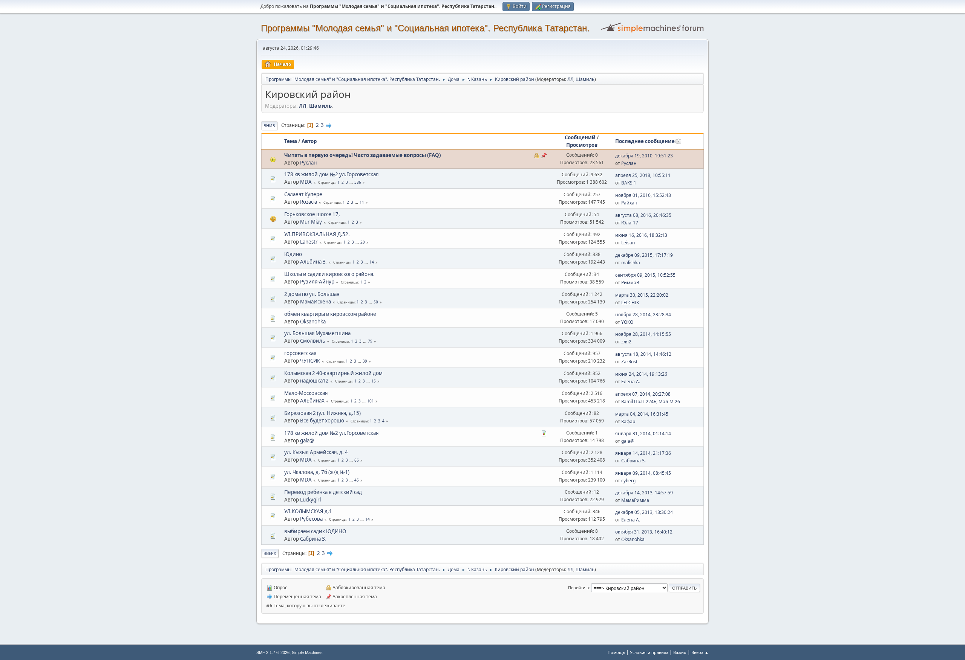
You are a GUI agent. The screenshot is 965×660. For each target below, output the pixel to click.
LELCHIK (630, 302)
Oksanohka (313, 321)
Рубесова (311, 518)
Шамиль (585, 79)
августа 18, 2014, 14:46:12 (643, 354)
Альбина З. (313, 261)
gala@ (307, 440)
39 (365, 361)
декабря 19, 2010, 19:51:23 (644, 155)
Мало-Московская (306, 393)
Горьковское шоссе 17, (312, 214)
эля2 (626, 341)
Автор (309, 141)
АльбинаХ (312, 400)
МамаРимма (635, 500)
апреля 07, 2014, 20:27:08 (643, 394)
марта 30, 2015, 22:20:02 (641, 295)
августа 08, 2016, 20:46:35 (643, 215)
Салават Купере (303, 194)
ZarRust (629, 361)
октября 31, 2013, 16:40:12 (643, 532)
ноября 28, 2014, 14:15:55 (643, 334)
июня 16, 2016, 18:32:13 (641, 235)
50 (376, 302)
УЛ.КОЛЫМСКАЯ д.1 (308, 511)
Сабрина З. (633, 460)
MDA (306, 181)
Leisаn (628, 242)
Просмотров (581, 145)
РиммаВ (630, 282)
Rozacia (308, 201)
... (351, 182)
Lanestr (309, 241)
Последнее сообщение (645, 141)
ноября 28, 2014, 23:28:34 (643, 314)
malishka (630, 262)
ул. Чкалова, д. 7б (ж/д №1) (316, 472)
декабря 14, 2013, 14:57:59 (644, 492)
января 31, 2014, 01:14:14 (643, 433)
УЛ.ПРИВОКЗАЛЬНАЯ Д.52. (317, 234)
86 (356, 460)
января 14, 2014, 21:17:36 (643, 453)
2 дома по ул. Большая (311, 294)
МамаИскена (315, 301)
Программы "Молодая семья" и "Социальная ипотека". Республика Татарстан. (425, 28)
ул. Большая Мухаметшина (317, 333)
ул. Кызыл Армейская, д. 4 (316, 452)
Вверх (269, 553)
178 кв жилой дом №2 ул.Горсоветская (331, 174)
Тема (290, 141)
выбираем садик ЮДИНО (315, 531)
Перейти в (578, 587)
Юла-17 (629, 222)
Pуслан (308, 162)
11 (362, 202)
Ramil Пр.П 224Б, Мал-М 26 (650, 401)
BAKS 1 (628, 183)
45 (356, 480)
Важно (679, 652)
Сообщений (580, 137)
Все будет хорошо (322, 420)
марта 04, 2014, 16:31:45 (641, 414)
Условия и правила (649, 652)
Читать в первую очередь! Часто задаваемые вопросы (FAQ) (362, 155)
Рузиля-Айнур (317, 281)
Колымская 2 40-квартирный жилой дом (333, 373)
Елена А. (630, 381)
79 (370, 341)
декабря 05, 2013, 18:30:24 (644, 512)
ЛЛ (570, 79)
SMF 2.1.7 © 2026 (273, 652)
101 (370, 401)
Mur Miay (311, 221)
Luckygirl (310, 499)
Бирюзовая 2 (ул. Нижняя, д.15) (322, 413)
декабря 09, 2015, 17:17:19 (644, 255)
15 (373, 381)
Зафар (628, 421)
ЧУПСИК (310, 360)
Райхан (629, 203)
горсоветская (300, 353)
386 (357, 182)
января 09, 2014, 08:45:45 (643, 473)
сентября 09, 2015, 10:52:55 (645, 275)
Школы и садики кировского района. (329, 274)
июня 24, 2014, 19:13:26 (641, 374)
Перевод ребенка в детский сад (323, 492)
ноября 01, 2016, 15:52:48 (643, 195)
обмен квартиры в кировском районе (330, 314)
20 (362, 242)
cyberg (628, 480)
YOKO (627, 322)
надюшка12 (314, 380)
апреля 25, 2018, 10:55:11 (643, 175)
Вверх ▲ (700, 652)
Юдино (293, 254)
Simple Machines (307, 652)
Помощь (616, 652)
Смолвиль (312, 340)
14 (371, 262)
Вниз (269, 125)
